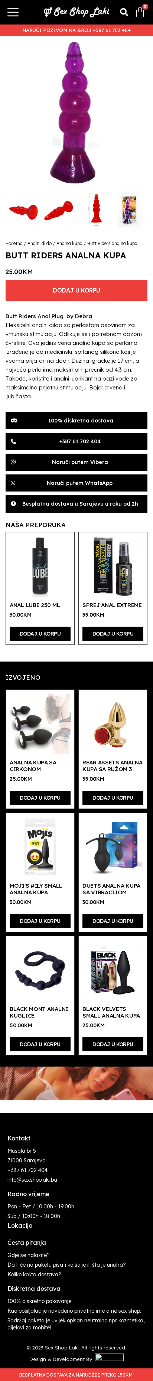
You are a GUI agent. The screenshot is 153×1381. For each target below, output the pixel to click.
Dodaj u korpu (76, 290)
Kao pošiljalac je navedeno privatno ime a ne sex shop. (74, 1310)
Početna (14, 243)
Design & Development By (62, 1359)
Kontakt (18, 1138)
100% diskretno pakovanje (39, 1301)
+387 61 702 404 (27, 1170)
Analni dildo (39, 243)
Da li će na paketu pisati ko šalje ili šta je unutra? (66, 1264)
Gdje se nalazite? (28, 1255)
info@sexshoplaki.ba (32, 1179)
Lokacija (20, 1225)
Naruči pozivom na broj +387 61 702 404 (76, 30)
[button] (124, 12)
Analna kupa (69, 243)
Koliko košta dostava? (34, 1274)
